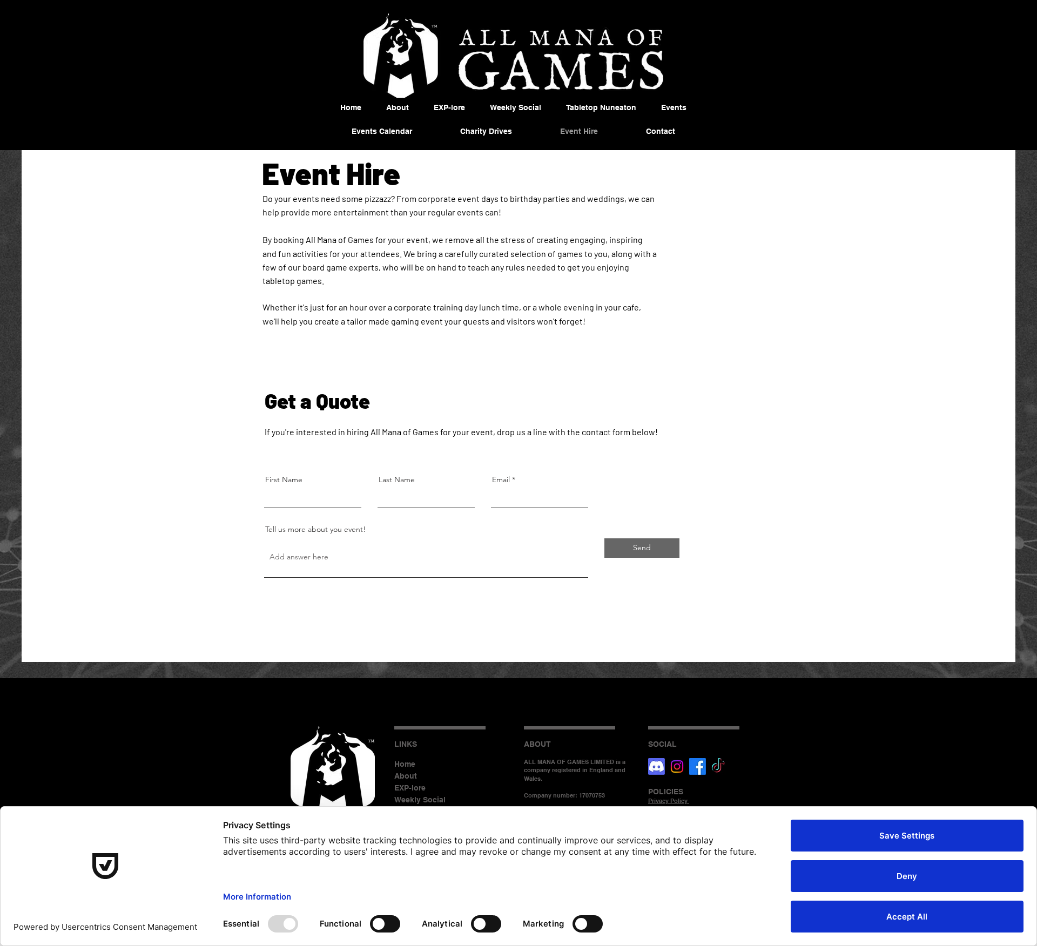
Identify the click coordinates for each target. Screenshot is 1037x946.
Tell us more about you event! (315, 529)
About (405, 776)
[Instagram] (677, 766)
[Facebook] (697, 766)
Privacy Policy (668, 801)
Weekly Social (420, 799)
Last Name (397, 479)
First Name (283, 479)
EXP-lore (410, 787)
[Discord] (656, 766)
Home (404, 764)
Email (501, 479)
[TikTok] (718, 766)
